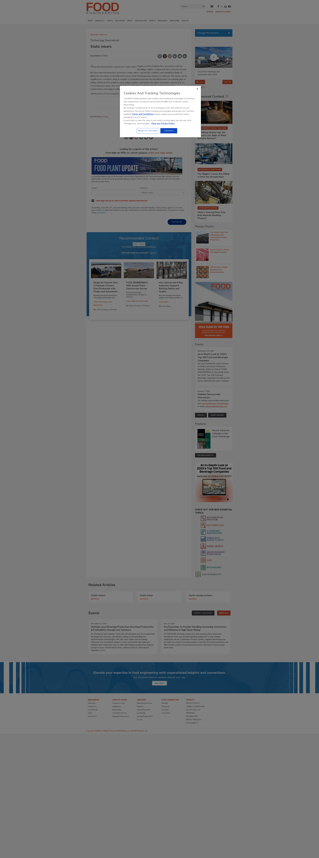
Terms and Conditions (143, 114)
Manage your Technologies (148, 131)
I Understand (168, 131)
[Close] (197, 89)
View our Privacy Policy (163, 123)
